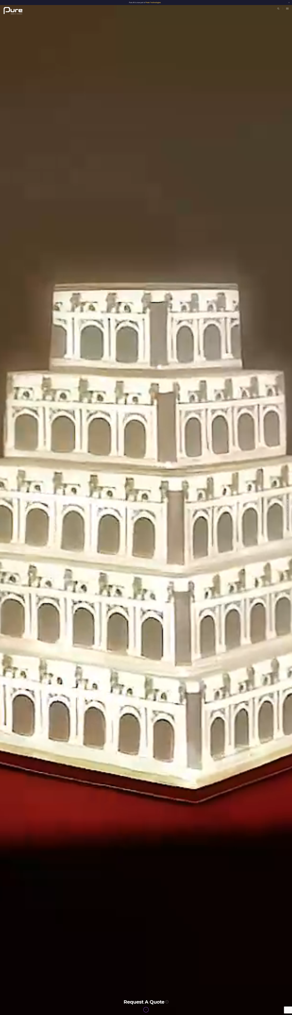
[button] (287, 8)
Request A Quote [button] (144, 1001)
